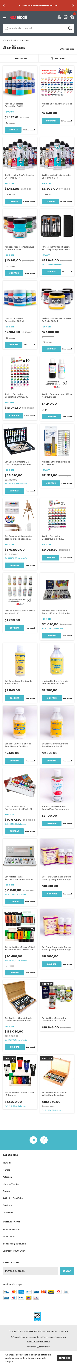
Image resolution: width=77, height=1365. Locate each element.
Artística (15, 40)
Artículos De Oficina (13, 1198)
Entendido (64, 1358)
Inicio (5, 40)
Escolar (6, 1191)
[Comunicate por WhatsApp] (65, 17)
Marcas (6, 1170)
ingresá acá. (61, 1337)
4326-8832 (9, 1236)
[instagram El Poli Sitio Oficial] (33, 1140)
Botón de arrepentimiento (38, 1341)
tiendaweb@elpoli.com (15, 1243)
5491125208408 (11, 1229)
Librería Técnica (11, 1184)
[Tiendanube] (38, 1347)
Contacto (8, 1212)
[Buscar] (70, 28)
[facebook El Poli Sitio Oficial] (44, 1140)
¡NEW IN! (7, 1162)
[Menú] (5, 17)
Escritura (7, 1205)
